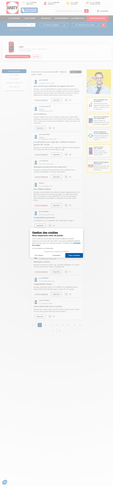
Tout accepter (74, 255)
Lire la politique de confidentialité (42, 248)
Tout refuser (38, 255)
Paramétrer (56, 255)
